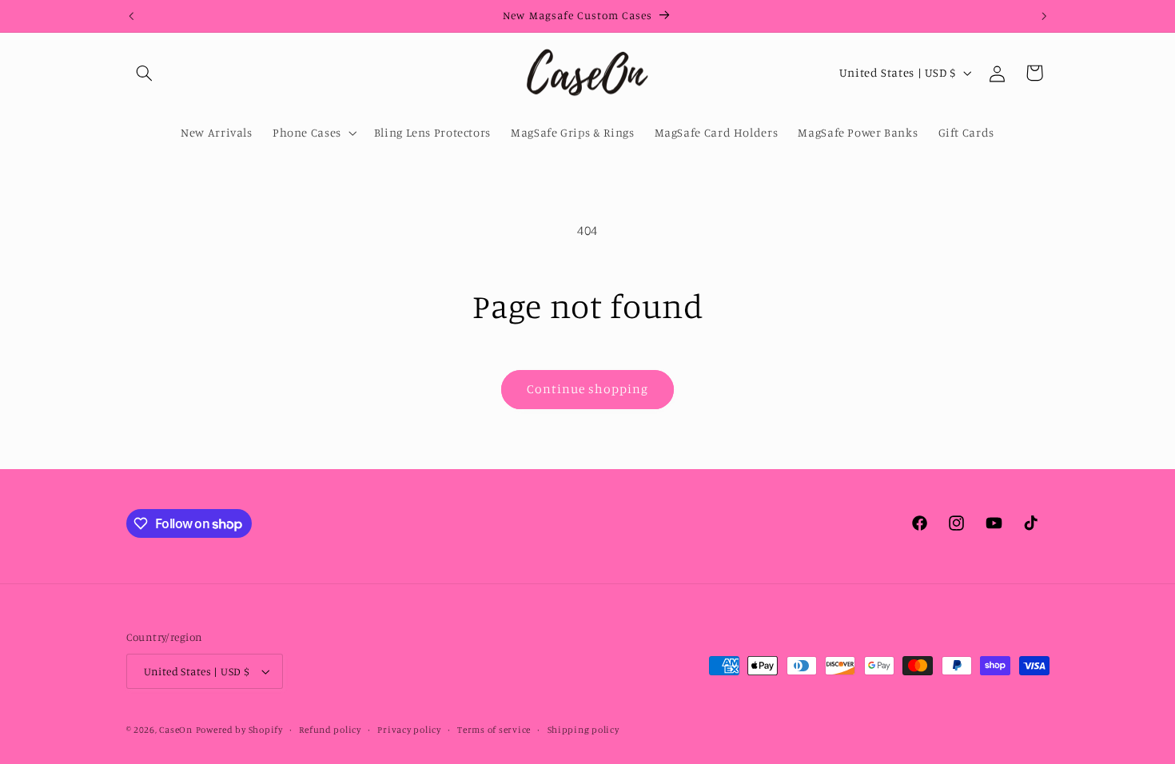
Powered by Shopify (239, 729)
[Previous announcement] (131, 16)
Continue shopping (588, 388)
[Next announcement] (1043, 16)
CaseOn (175, 729)
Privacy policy (408, 729)
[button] (144, 72)
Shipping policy (583, 729)
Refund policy (330, 729)
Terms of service (494, 729)
